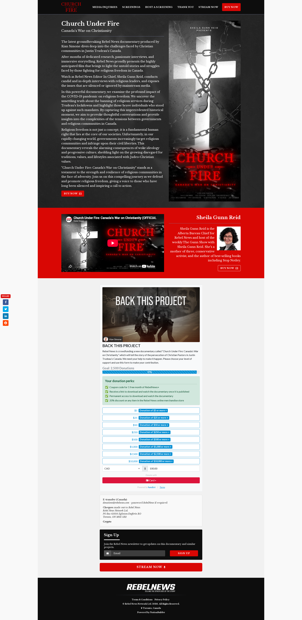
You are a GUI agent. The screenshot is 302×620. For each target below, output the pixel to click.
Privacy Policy (161, 599)
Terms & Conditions (142, 599)
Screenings (131, 7)
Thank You (185, 7)
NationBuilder (157, 612)
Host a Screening (159, 7)
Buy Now (231, 7)
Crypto (107, 521)
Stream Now (208, 7)
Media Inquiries (104, 7)
